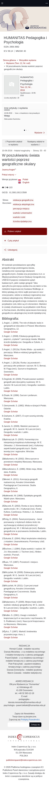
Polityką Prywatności (30, 720)
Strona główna (9, 60)
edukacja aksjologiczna (23, 204)
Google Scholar (11, 332)
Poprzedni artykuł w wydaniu (14, 143)
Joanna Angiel (8, 170)
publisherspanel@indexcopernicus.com (23, 760)
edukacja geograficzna (23, 200)
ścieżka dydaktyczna (22, 221)
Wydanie (38, 133)
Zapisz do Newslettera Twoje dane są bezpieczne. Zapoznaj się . (24, 717)
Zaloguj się (35, 725)
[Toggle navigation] (2, 3)
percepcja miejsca (21, 209)
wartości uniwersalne (22, 213)
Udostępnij (12, 250)
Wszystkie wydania (27, 60)
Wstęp (7, 116)
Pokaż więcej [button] (8, 175)
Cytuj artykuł (13, 241)
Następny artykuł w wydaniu (35, 143)
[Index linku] (23, 737)
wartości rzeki (19, 217)
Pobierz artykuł (14, 231)
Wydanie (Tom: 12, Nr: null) (18, 63)
